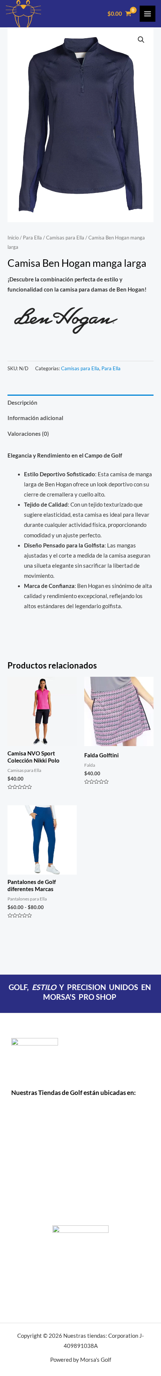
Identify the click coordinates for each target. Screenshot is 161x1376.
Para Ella (32, 238)
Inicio (13, 238)
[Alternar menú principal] (147, 13)
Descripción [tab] (22, 402)
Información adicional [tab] (35, 418)
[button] (141, 39)
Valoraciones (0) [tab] (28, 434)
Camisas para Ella (65, 238)
